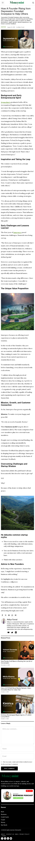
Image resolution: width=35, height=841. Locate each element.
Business (4, 814)
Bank (2, 811)
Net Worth (4, 825)
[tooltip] (2, 615)
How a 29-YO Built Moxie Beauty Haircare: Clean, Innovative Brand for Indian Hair (16, 689)
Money (3, 822)
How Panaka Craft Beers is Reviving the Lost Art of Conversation (16, 662)
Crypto (3, 819)
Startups (3, 27)
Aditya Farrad (21, 27)
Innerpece (17, 232)
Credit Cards (5, 817)
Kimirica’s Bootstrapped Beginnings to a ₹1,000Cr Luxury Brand (16, 715)
